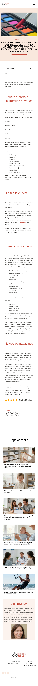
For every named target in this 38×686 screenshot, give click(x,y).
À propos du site (15, 661)
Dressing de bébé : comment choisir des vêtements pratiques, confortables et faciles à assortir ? (17, 466)
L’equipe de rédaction (30, 665)
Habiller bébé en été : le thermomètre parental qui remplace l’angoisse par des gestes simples (18, 543)
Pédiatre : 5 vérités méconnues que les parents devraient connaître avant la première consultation (19, 568)
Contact (30, 661)
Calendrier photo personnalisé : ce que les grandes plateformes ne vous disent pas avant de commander (19, 517)
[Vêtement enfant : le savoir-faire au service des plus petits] (19, 481)
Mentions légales (13, 663)
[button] (34, 4)
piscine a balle (22, 222)
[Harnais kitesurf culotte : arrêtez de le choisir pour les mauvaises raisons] (19, 582)
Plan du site (29, 663)
